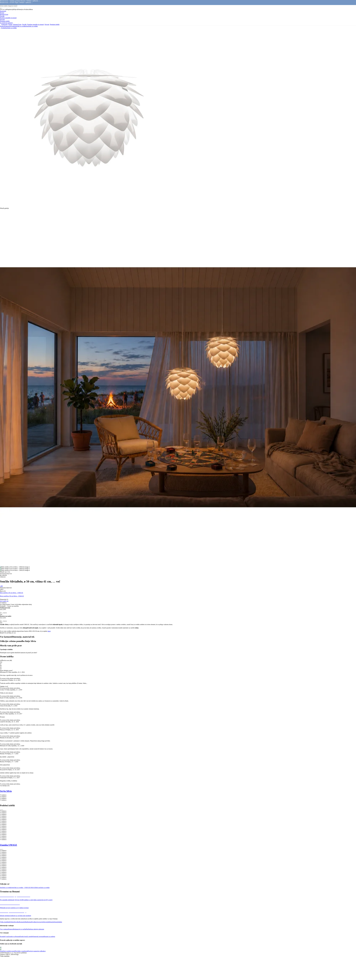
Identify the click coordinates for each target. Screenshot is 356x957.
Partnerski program (38, 936)
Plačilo (28, 929)
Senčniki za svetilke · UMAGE (21, 887)
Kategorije (7, 26)
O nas (6, 936)
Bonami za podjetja (49, 936)
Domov (2, 26)
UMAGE (33, 887)
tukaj (49, 631)
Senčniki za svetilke (32, 26)
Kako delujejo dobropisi (37, 929)
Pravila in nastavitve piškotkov (37, 951)
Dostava (10, 929)
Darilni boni (23, 936)
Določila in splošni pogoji (7, 951)
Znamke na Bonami (14, 936)
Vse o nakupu (4, 929)
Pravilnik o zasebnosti (21, 951)
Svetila (13, 26)
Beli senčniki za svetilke (43, 887)
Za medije (30, 936)
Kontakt (2, 936)
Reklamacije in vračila (19, 929)
